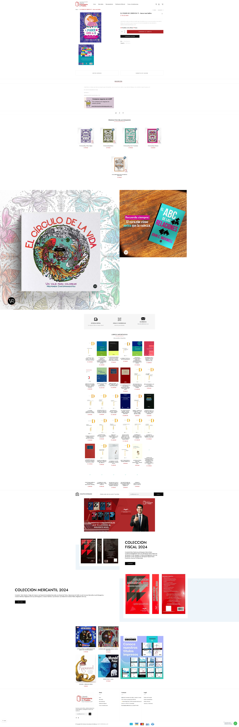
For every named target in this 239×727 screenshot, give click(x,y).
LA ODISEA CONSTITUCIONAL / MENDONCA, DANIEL (90, 411)
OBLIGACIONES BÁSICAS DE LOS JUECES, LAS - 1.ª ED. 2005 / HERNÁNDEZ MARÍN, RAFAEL (125, 437)
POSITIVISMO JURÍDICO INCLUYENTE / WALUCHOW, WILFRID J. (90, 489)
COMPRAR (60, 250)
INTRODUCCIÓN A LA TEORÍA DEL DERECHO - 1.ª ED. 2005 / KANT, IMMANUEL (149, 412)
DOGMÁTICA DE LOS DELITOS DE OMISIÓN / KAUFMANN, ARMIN (90, 461)
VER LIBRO (20, 607)
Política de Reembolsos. (148, 705)
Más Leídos (100, 4)
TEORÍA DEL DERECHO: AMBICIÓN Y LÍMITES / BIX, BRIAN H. (102, 461)
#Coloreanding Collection (153, 145)
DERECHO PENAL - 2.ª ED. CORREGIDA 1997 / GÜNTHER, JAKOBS (114, 384)
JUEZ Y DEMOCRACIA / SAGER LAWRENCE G (125, 461)
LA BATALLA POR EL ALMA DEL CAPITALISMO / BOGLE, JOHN (137, 462)
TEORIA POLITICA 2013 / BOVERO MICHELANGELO (102, 384)
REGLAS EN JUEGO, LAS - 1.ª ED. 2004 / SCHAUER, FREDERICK (149, 385)
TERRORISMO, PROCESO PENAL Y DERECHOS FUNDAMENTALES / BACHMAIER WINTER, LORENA (137, 360)
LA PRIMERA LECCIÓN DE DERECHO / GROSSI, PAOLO (114, 462)
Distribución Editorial (120, 4)
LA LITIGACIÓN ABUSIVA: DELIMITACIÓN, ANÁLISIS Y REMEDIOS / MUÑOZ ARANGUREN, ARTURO (102, 360)
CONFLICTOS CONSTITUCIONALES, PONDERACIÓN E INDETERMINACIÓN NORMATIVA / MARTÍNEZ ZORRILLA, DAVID (149, 463)
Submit (159, 499)
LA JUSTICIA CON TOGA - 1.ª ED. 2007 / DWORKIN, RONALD (89, 359)
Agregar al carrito (145, 31)
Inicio (94, 4)
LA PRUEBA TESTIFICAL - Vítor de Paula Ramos (125, 359)
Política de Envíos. (147, 707)
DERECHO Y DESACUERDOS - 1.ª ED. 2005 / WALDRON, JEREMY (113, 436)
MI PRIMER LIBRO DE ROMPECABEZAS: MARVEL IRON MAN (108, 655)
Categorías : (122, 43)
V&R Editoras (127, 43)
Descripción (118, 81)
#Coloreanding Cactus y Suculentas (131, 145)
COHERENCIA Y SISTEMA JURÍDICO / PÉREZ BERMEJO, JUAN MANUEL (137, 436)
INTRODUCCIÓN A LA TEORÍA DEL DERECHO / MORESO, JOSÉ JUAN (101, 411)
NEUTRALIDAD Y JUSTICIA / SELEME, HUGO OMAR (114, 411)
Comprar (142, 681)
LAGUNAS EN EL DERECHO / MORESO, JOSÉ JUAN (101, 436)
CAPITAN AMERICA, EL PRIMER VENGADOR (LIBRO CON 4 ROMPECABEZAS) (86, 655)
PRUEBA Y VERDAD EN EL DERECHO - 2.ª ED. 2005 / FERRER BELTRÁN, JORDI (137, 412)
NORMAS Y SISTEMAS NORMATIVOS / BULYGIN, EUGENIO (89, 437)
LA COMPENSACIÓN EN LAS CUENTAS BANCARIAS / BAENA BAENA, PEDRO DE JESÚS (125, 387)
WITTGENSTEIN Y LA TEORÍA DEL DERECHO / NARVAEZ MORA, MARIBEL (137, 386)
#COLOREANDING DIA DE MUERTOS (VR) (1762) (119, 175)
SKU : (121, 41)
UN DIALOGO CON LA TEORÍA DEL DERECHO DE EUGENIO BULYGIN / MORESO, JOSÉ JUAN (114, 489)
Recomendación (109, 4)
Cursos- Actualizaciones (132, 4)
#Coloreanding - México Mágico (85, 145)
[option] (96, 321)
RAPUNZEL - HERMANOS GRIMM (86, 689)
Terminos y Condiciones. (148, 709)
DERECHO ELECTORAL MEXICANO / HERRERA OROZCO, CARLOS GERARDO (90, 385)
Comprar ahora (130, 36)
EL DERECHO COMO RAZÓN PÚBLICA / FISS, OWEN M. (102, 489)
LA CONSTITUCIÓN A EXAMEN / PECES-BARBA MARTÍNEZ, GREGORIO (125, 412)
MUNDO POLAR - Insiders (108, 684)
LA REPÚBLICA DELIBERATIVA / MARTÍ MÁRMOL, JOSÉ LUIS (149, 436)
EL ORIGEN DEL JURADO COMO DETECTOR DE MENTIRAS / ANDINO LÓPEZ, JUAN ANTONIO (114, 359)
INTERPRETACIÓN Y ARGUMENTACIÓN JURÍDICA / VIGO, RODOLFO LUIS (149, 359)
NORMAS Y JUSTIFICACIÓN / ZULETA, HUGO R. (137, 490)
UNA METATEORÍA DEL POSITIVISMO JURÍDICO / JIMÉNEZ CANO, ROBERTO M (125, 489)
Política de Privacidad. (148, 703)
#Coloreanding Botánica (108, 145)
